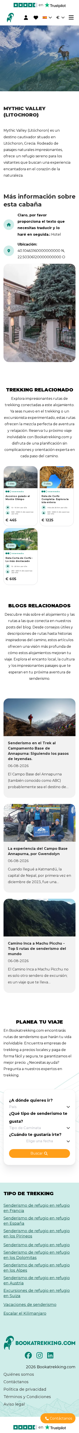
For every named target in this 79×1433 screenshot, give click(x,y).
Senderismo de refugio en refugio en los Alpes (37, 1268)
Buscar (37, 1153)
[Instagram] (40, 1357)
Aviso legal (14, 1404)
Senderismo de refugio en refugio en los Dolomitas (37, 1255)
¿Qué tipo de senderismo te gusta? (38, 1117)
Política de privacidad (25, 1389)
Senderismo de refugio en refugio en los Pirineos (37, 1234)
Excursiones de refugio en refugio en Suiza (37, 1293)
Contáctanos (16, 1381)
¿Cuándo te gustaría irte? (35, 1134)
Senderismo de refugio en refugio (37, 1245)
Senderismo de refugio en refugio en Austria (37, 1280)
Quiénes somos (19, 1374)
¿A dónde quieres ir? (31, 1100)
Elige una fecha (39, 1141)
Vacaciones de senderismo (30, 1304)
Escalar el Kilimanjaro (25, 1313)
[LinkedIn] (50, 1357)
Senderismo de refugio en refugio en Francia (37, 1208)
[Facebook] (29, 1357)
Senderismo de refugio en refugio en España (37, 1221)
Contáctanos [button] (61, 1418)
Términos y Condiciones (27, 1396)
